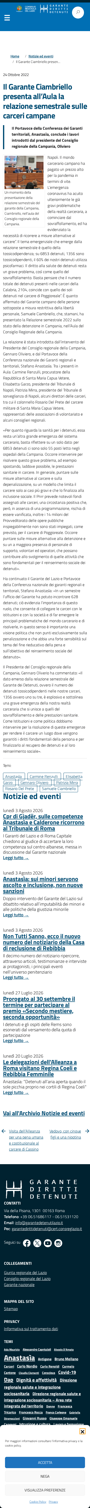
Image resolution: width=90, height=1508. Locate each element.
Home (14, 56)
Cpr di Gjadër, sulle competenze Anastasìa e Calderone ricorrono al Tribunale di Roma (43, 822)
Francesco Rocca (31, 1412)
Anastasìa (19, 1357)
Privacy (53, 1501)
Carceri (9, 1366)
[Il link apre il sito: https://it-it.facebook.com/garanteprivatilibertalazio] (27, 1243)
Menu (7, 19)
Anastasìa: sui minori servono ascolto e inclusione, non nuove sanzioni (43, 884)
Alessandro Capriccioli (37, 1349)
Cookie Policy (38, 1501)
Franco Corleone (56, 1412)
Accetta (45, 1462)
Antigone (45, 1359)
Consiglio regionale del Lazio (27, 1279)
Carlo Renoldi (49, 1366)
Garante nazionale (19, 1285)
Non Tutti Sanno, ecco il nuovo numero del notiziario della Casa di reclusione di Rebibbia (43, 942)
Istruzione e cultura (34, 1424)
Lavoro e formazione (69, 1424)
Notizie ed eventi (40, 56)
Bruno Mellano (66, 1359)
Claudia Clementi (29, 1373)
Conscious (48, 1372)
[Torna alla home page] (54, 9)
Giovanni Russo (34, 1418)
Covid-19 (67, 1372)
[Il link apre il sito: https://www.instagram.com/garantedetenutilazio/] (58, 1243)
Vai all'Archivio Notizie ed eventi (44, 1113)
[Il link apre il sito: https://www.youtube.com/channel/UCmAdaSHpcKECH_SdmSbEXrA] (48, 1243)
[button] (82, 1431)
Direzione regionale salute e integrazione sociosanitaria (40, 1387)
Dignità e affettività (36, 1379)
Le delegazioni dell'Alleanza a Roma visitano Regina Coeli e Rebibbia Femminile (40, 1067)
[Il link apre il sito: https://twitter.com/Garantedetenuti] (37, 1243)
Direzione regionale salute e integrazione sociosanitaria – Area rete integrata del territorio (42, 1400)
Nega (45, 1476)
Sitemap (11, 1309)
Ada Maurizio (12, 1349)
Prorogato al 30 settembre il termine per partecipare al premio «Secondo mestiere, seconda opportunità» (39, 1007)
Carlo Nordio (27, 1366)
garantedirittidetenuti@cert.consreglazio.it (47, 1229)
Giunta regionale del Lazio (25, 1272)
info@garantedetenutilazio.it (39, 1223)
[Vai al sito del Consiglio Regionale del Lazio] (26, 9)
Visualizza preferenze (45, 1490)
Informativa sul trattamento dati (31, 1329)
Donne (50, 1406)
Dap (8, 1379)
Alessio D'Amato (64, 1349)
